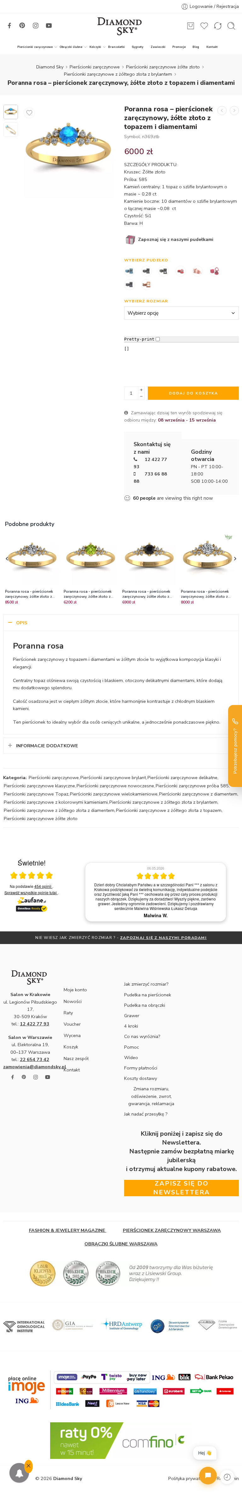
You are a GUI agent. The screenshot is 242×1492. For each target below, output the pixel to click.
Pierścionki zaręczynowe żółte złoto (163, 67)
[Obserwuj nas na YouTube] (48, 25)
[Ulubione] (29, 113)
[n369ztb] (10, 112)
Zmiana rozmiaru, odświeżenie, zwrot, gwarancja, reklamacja (151, 1096)
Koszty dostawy (140, 1078)
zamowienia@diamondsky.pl (34, 1067)
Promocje (179, 47)
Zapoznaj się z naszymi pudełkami (175, 239)
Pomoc (131, 1047)
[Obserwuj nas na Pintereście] (22, 25)
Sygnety (137, 47)
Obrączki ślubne (71, 47)
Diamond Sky (49, 67)
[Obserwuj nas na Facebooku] (9, 25)
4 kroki (131, 1026)
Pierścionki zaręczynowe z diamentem (198, 794)
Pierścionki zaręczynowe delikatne (182, 777)
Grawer (131, 1015)
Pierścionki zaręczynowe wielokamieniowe (114, 794)
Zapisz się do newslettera (181, 1188)
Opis (21, 623)
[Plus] (141, 390)
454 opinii (43, 886)
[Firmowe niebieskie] (129, 272)
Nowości (73, 1001)
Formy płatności (140, 1068)
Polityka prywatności (189, 1478)
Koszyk (71, 1047)
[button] (7, 559)
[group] (155, 892)
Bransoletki (116, 47)
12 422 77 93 (34, 1024)
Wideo (131, 1057)
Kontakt (212, 47)
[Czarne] (146, 272)
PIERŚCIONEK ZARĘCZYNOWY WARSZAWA (172, 1230)
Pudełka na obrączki (144, 1005)
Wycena (72, 1035)
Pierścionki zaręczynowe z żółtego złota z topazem (169, 810)
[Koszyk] (190, 25)
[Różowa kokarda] (197, 272)
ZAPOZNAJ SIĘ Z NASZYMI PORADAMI (163, 937)
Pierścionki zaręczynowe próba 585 (192, 786)
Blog (196, 47)
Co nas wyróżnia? (142, 1036)
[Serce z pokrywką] (214, 272)
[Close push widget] (28, 1466)
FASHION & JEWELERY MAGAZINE (68, 1230)
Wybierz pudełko (146, 260)
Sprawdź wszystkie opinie (30, 892)
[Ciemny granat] (129, 285)
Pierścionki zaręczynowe (35, 47)
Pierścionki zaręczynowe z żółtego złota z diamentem (59, 810)
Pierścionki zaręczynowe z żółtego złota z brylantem (118, 74)
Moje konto (75, 990)
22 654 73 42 (34, 1059)
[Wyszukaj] (231, 25)
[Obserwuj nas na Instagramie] (35, 25)
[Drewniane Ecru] (146, 285)
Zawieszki (158, 47)
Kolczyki (95, 47)
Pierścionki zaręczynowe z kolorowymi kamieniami (56, 802)
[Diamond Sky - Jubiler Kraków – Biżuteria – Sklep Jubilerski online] (121, 25)
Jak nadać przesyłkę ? (146, 1114)
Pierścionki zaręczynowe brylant (113, 777)
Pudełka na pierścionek (147, 995)
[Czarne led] (163, 272)
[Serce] (180, 272)
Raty (68, 1013)
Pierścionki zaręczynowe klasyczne (39, 786)
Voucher (72, 1024)
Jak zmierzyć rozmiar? (146, 984)
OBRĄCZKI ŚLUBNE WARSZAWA (121, 1244)
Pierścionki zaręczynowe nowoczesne (115, 786)
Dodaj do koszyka (193, 393)
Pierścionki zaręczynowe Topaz (36, 794)
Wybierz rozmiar (146, 301)
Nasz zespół (76, 1058)
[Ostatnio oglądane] (227, 1477)
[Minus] (141, 396)
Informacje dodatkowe (47, 746)
